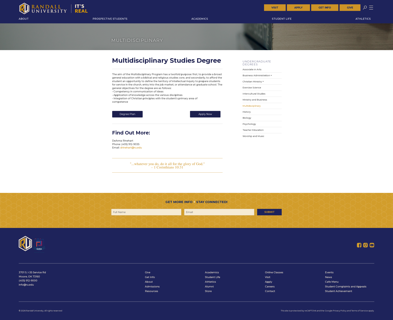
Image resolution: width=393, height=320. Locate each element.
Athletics (363, 18)
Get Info (325, 7)
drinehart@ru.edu (131, 147)
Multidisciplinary (252, 106)
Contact (270, 291)
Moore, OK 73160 (29, 276)
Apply (298, 7)
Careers (270, 286)
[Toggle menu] (371, 7)
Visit (274, 7)
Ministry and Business (255, 99)
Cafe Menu (332, 281)
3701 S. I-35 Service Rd (32, 272)
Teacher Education (253, 130)
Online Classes (274, 272)
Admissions (152, 286)
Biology (247, 118)
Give (350, 7)
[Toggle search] (365, 7)
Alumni (209, 286)
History (247, 112)
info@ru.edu (26, 284)
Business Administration (256, 75)
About (24, 18)
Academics (199, 18)
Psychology (249, 124)
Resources (151, 291)
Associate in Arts (252, 69)
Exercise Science (252, 87)
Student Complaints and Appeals (345, 286)
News (328, 277)
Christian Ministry (252, 81)
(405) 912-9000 (28, 280)
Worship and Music (253, 136)
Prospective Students (110, 18)
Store (208, 291)
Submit (269, 212)
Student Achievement (338, 291)
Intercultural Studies (254, 93)
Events (329, 272)
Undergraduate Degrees (257, 63)
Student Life (282, 18)
